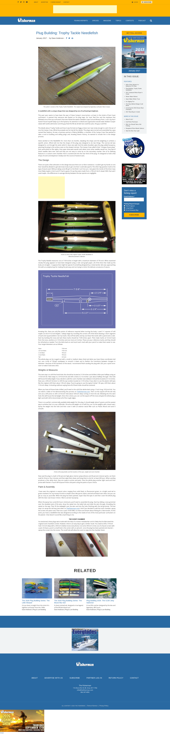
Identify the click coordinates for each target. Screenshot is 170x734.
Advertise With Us (53, 678)
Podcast (142, 20)
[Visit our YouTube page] (27, 2)
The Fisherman (26, 20)
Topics (118, 20)
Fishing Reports (81, 20)
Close (2, 733)
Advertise (44, 2)
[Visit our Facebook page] (18, 2)
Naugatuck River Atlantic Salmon (135, 128)
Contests (130, 20)
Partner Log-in (94, 678)
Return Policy (116, 678)
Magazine (107, 20)
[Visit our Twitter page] (21, 2)
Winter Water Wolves (132, 96)
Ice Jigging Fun (130, 101)
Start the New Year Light (132, 130)
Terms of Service (92, 705)
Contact (66, 2)
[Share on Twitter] (69, 38)
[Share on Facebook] (66, 38)
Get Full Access (134, 33)
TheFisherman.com (83, 392)
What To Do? (129, 119)
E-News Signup (56, 2)
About (36, 2)
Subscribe (75, 678)
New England (130, 206)
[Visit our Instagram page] (23, 2)
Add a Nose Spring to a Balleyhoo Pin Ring (132, 85)
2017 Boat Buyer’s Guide (133, 112)
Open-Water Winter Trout (133, 99)
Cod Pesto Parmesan (132, 122)
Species (95, 20)
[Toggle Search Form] (151, 20)
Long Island (129, 208)
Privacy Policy (103, 705)
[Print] (72, 38)
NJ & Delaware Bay (132, 210)
